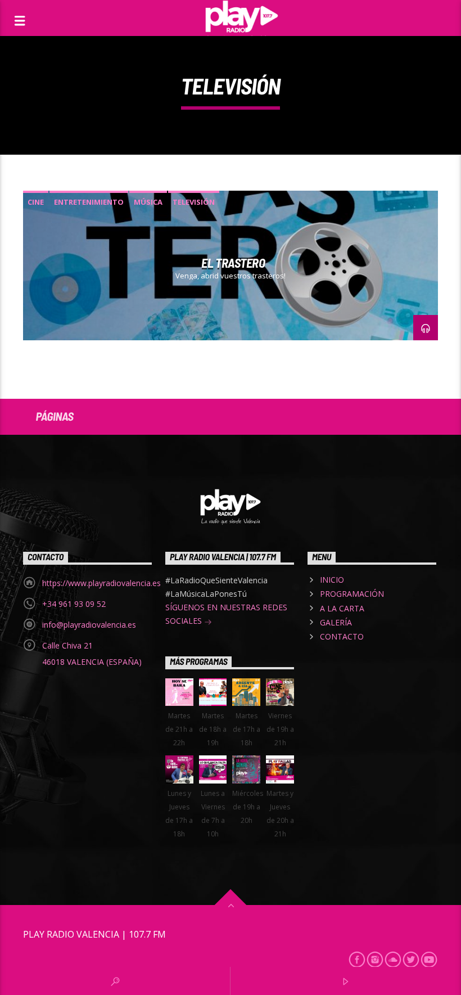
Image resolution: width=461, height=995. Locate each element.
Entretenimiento (89, 202)
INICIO (332, 579)
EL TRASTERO (233, 262)
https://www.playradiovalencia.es (101, 583)
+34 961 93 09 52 (74, 603)
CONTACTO (342, 636)
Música (148, 202)
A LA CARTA (342, 608)
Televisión (194, 202)
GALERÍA (336, 622)
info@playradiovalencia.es (89, 624)
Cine (36, 202)
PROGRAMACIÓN (352, 593)
